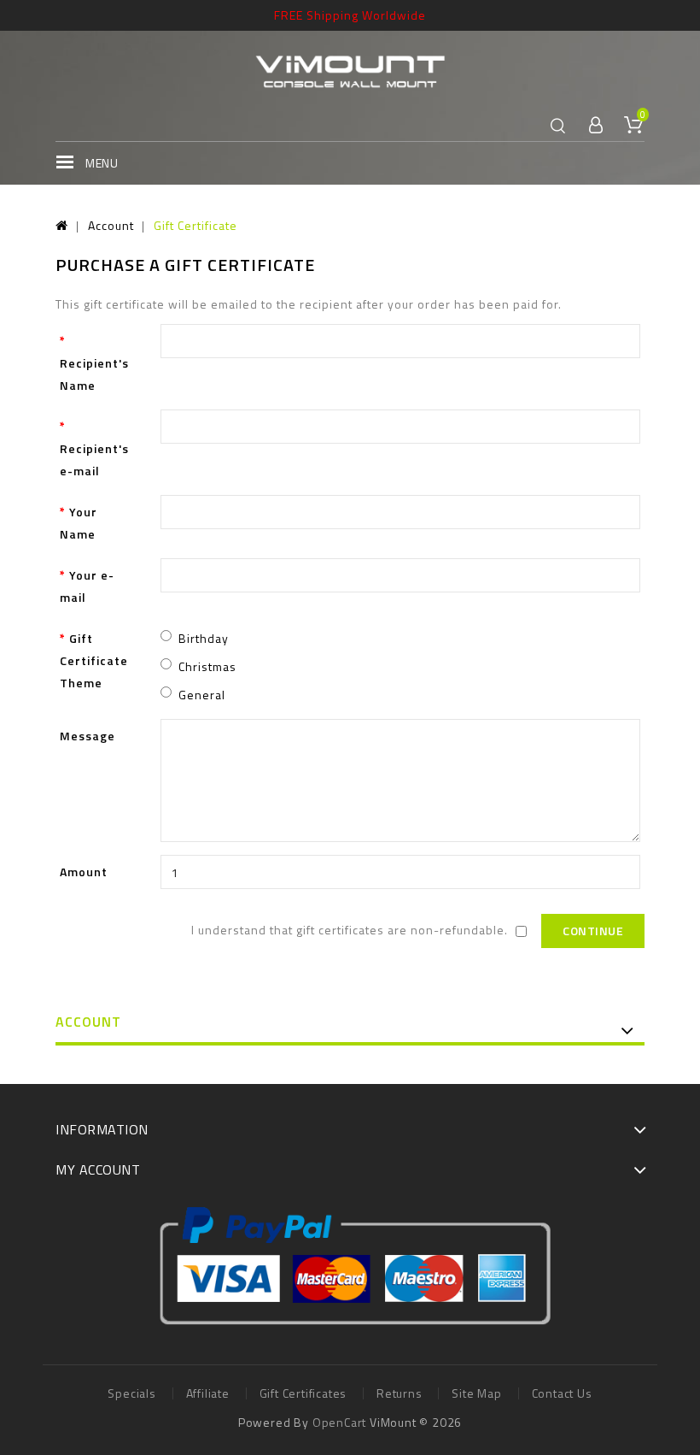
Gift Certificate (195, 225)
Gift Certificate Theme (94, 660)
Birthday (203, 638)
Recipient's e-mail (94, 459)
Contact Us (562, 1393)
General (201, 695)
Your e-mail (87, 586)
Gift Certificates (303, 1393)
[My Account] (596, 126)
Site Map (476, 1393)
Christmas (207, 666)
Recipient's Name (94, 374)
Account (111, 225)
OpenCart (339, 1422)
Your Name (78, 523)
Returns (399, 1393)
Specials (131, 1393)
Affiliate (208, 1393)
